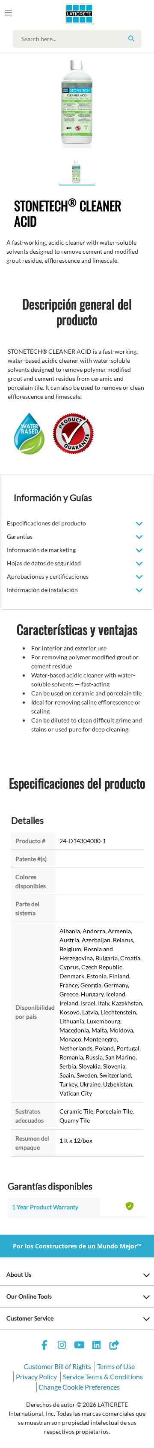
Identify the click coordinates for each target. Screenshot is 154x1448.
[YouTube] (79, 1346)
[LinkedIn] (97, 1346)
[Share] (114, 1346)
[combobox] (79, 39)
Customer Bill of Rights (57, 1366)
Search (131, 38)
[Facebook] (44, 1346)
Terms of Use (116, 1366)
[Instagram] (62, 1346)
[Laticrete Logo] (67, 14)
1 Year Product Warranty (45, 1207)
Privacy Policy (36, 1376)
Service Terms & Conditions (103, 1376)
